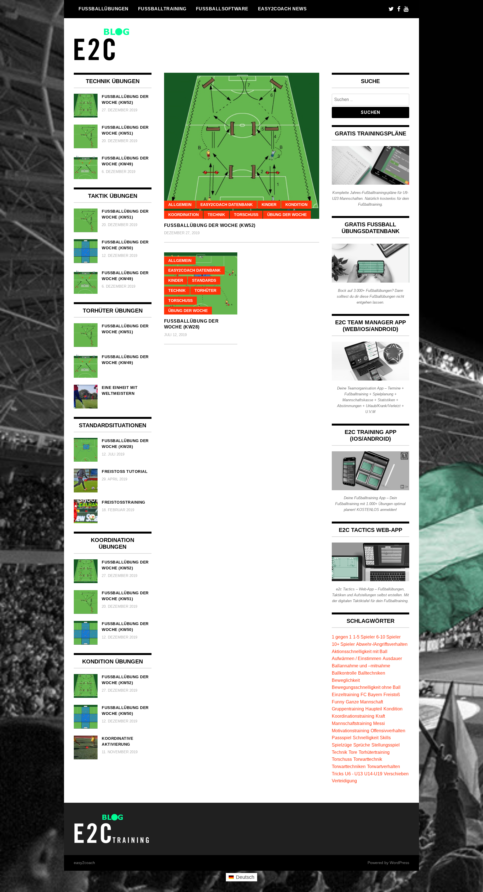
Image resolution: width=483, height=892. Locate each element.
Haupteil (373, 708)
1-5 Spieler (364, 636)
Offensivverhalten (388, 730)
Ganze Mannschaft (364, 701)
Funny (338, 701)
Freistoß (391, 694)
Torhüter (205, 290)
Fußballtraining (162, 8)
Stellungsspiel (385, 744)
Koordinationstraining (353, 716)
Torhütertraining (374, 752)
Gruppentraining (348, 708)
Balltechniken (371, 672)
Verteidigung (344, 780)
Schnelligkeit (365, 737)
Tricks (338, 773)
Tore (353, 752)
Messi (379, 723)
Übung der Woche (287, 214)
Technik (216, 214)
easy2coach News (282, 8)
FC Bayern (371, 694)
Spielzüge (342, 744)
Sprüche (361, 744)
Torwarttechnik (367, 759)
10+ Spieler (343, 644)
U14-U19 (373, 773)
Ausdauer (392, 658)
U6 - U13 (354, 773)
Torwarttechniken (349, 766)
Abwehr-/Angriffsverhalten (382, 644)
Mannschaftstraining (352, 723)
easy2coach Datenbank (226, 204)
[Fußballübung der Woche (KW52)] (241, 146)
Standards (204, 280)
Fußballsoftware (222, 8)
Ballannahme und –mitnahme (361, 665)
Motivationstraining (350, 730)
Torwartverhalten (383, 766)
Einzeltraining (345, 694)
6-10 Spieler (388, 636)
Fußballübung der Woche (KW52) (209, 225)
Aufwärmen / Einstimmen (356, 658)
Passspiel (341, 737)
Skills (385, 737)
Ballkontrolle (344, 672)
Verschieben (396, 773)
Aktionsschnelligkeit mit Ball (359, 651)
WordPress (399, 862)
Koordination (183, 214)
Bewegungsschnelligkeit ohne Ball (366, 687)
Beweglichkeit (346, 680)
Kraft (380, 716)
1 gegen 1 (342, 636)
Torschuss (246, 214)
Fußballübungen (104, 8)
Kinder (269, 204)
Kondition (296, 204)
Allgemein (179, 204)
